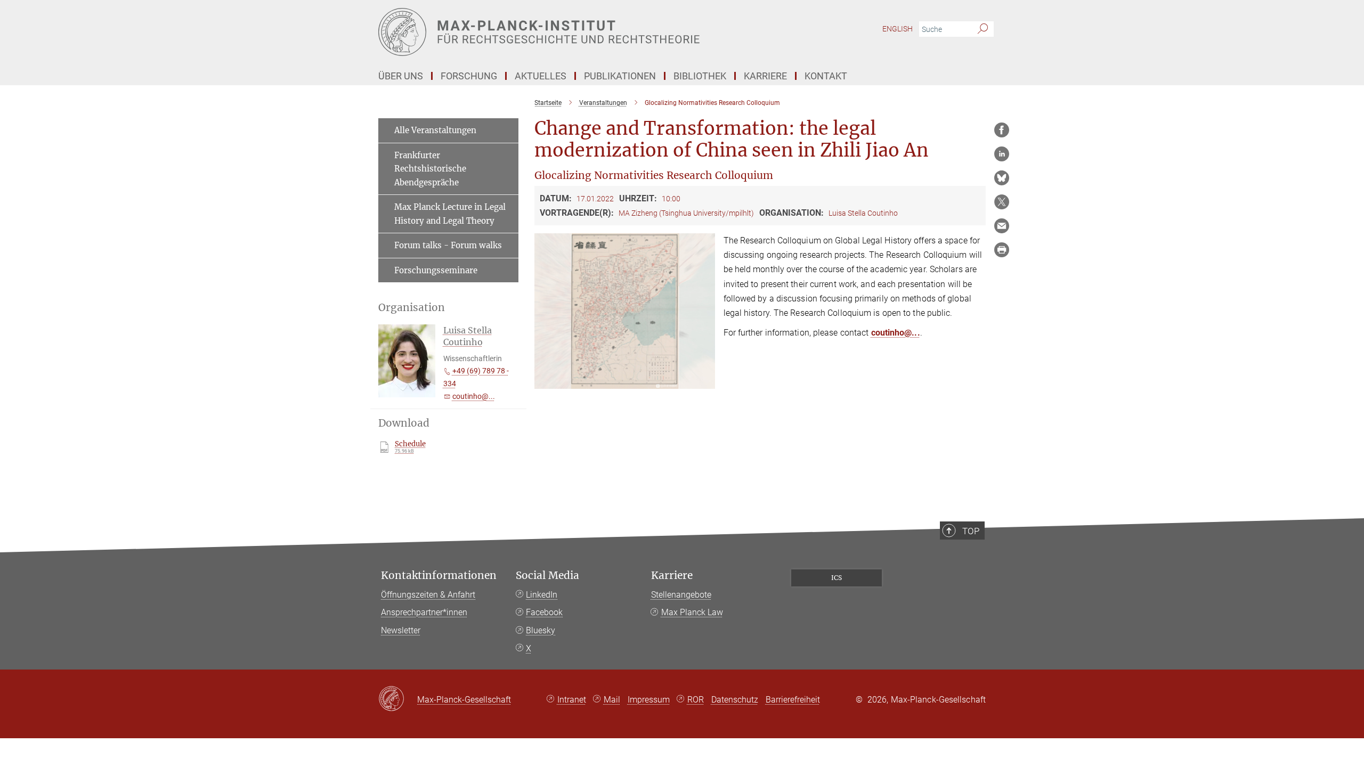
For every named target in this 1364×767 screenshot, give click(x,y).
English (897, 29)
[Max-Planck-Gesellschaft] (397, 699)
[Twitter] (1002, 202)
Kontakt (826, 76)
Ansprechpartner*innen (424, 612)
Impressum (649, 700)
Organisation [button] (411, 307)
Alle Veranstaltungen (435, 130)
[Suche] (983, 29)
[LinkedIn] (1002, 154)
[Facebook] (1002, 130)
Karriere (672, 575)
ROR (695, 700)
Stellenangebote (681, 595)
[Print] (1002, 250)
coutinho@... (895, 333)
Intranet (571, 700)
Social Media (547, 575)
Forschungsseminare (435, 270)
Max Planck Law (692, 612)
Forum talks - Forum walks (448, 245)
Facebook (544, 612)
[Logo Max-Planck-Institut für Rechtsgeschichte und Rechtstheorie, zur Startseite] (578, 32)
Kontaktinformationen (439, 575)
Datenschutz (734, 700)
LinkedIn (541, 595)
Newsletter (400, 630)
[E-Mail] (1002, 226)
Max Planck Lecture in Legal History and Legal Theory (450, 214)
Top (970, 531)
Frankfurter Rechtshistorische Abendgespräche (430, 168)
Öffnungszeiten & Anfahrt (428, 595)
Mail (612, 700)
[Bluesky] (1002, 178)
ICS (836, 578)
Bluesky (540, 630)
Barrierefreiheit (793, 700)
